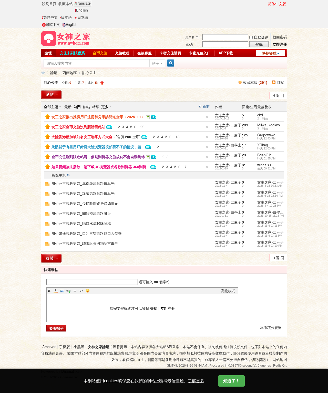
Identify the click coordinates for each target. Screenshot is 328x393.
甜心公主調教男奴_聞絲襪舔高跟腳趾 (81, 213)
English (82, 10)
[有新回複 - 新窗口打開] (47, 183)
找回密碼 (280, 36)
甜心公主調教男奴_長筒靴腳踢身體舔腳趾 (85, 203)
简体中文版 (277, 3)
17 (244, 144)
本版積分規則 (271, 327)
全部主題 (51, 106)
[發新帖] (51, 94)
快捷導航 (269, 53)
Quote (74, 290)
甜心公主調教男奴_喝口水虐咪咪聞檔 (81, 223)
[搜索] (170, 63)
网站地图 (280, 359)
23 (244, 154)
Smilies (87, 290)
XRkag (262, 144)
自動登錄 (261, 36)
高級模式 (228, 290)
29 (142, 126)
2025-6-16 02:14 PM (270, 195)
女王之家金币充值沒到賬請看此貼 (78, 127)
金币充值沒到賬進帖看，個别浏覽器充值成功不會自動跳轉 (98, 157)
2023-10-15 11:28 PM (270, 215)
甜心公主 (89, 72)
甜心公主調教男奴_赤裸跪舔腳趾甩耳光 (83, 184)
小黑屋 (79, 346)
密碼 (189, 44)
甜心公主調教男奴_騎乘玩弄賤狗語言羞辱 (85, 243)
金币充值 (100, 52)
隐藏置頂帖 (206, 116)
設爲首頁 (49, 3)
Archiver (49, 346)
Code (81, 290)
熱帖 (86, 106)
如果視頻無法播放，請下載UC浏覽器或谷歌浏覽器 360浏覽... (100, 167)
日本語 (66, 17)
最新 (67, 106)
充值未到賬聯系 (72, 52)
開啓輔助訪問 (265, 3)
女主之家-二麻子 (228, 124)
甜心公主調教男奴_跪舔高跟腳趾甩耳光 (83, 194)
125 (245, 134)
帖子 (155, 63)
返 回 (280, 95)
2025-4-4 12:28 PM (269, 205)
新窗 (206, 106)
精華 (95, 106)
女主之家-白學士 (228, 144)
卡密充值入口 (200, 52)
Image (62, 290)
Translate (83, 3)
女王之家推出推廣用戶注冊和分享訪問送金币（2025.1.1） (98, 117)
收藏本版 (255, 82)
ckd (260, 114)
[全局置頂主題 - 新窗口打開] (47, 116)
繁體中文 (50, 17)
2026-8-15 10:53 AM (269, 185)
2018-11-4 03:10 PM (269, 245)
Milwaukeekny (268, 124)
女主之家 (222, 114)
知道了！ (231, 381)
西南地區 (70, 72)
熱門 (77, 106)
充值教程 (122, 52)
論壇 (48, 52)
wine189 (264, 164)
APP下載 (226, 52)
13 (178, 136)
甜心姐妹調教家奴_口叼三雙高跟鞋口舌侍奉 (87, 233)
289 (245, 124)
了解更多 (196, 381)
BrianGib (264, 154)
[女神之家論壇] (65, 38)
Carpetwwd (266, 134)
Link (68, 290)
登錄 (153, 308)
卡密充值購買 (170, 52)
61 (244, 164)
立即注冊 (280, 44)
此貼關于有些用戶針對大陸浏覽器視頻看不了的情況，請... (98, 147)
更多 (104, 106)
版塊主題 (59, 175)
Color (55, 290)
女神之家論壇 (43, 72)
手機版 (64, 346)
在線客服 (144, 52)
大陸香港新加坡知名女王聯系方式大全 (82, 137)
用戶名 (189, 37)
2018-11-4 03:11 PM (269, 225)
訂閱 (280, 82)
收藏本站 (65, 3)
